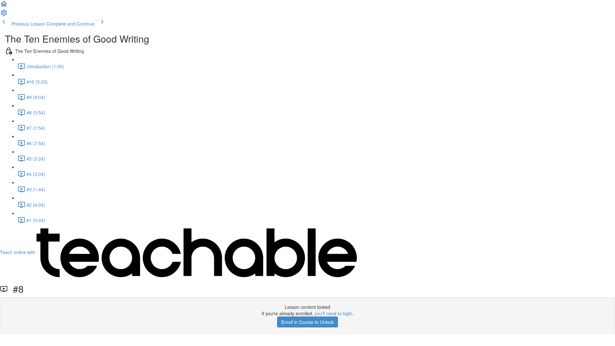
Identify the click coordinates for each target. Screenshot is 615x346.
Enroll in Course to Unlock (307, 322)
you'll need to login (333, 313)
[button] (4, 6)
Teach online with (18, 252)
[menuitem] (4, 15)
